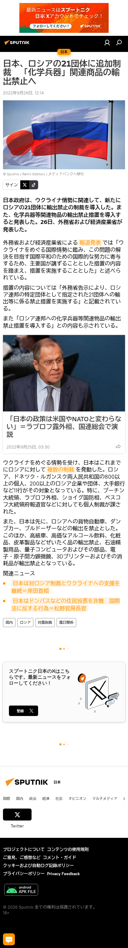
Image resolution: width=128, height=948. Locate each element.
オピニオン (77, 798)
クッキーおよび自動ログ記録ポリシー (38, 865)
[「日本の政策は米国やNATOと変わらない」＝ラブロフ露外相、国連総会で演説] (64, 373)
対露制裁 (45, 622)
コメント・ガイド (59, 857)
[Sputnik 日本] (18, 44)
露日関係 (66, 622)
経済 (45, 798)
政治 (32, 798)
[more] (118, 446)
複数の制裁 (60, 469)
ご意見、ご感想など (21, 857)
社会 (59, 798)
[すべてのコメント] (9, 939)
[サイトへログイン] (107, 42)
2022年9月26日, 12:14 (23, 93)
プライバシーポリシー (24, 873)
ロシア (25, 622)
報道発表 (90, 242)
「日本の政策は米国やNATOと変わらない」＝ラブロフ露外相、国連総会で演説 (64, 426)
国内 (9, 622)
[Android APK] (21, 890)
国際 (6, 798)
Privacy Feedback (63, 873)
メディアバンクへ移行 (66, 174)
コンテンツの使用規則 (68, 849)
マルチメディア (104, 798)
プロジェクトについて (24, 849)
